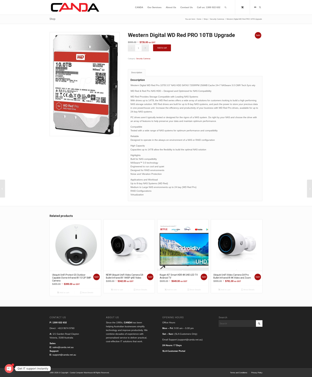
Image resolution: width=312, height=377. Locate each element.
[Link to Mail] (255, 7)
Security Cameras (143, 59)
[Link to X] (260, 7)
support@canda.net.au (64, 354)
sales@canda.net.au (63, 347)
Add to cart (162, 48)
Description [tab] (136, 73)
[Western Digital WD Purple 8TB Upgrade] (2, 189)
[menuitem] (139, 7)
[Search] (225, 7)
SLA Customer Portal (173, 351)
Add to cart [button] (64, 293)
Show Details (87, 293)
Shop (52, 19)
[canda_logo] (75, 7)
